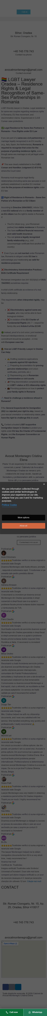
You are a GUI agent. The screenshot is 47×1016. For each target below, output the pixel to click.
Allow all (23, 525)
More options (23, 517)
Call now (14, 1012)
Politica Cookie (9, 504)
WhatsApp (37, 1012)
